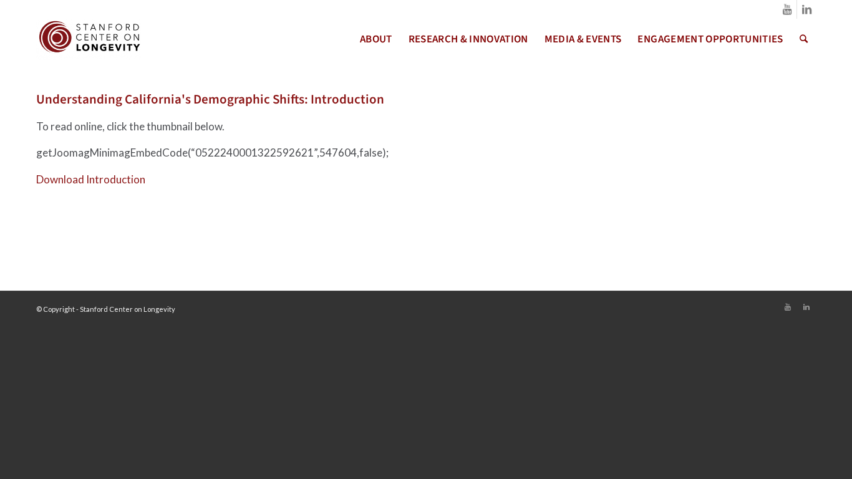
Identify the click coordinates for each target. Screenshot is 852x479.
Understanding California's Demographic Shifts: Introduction (210, 99)
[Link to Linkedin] (806, 9)
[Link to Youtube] (787, 9)
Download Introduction (90, 179)
